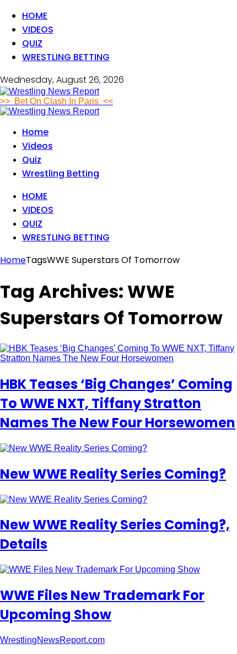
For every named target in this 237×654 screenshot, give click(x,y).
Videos (37, 29)
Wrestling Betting (66, 57)
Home (34, 15)
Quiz (32, 43)
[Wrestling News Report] (49, 91)
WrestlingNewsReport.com (52, 640)
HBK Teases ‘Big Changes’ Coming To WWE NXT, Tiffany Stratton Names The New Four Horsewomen (117, 403)
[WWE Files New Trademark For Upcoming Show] (100, 569)
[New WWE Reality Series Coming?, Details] (73, 499)
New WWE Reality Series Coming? (113, 474)
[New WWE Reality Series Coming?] (73, 448)
